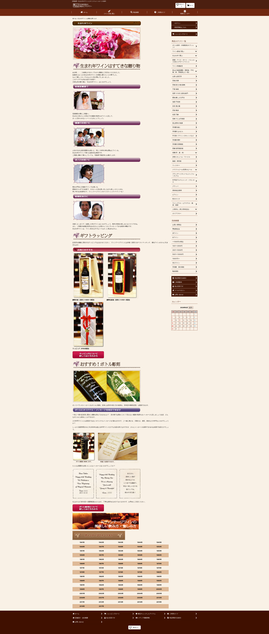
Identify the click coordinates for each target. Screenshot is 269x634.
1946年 (82, 546)
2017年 (101, 606)
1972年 (101, 568)
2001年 (82, 593)
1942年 (101, 542)
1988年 (120, 580)
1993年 (120, 585)
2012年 (101, 602)
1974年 (139, 568)
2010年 (159, 598)
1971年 (82, 568)
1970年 (159, 563)
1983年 (120, 576)
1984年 (139, 576)
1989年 (139, 580)
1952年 (101, 551)
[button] (134, 12)
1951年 (82, 551)
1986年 (82, 580)
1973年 (120, 568)
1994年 (139, 585)
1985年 (159, 576)
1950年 (159, 546)
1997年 (101, 589)
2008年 (120, 598)
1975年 (159, 568)
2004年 (140, 593)
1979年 (139, 572)
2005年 (159, 593)
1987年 (101, 580)
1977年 (101, 572)
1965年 (159, 559)
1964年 (139, 559)
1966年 (82, 563)
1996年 (82, 589)
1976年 (82, 572)
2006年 (82, 598)
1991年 (82, 585)
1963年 (120, 559)
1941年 (82, 542)
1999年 (139, 589)
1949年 (139, 546)
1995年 (159, 585)
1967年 (101, 563)
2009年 (140, 598)
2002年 (101, 593)
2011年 (82, 602)
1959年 (139, 555)
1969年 (139, 563)
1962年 (101, 559)
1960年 (159, 555)
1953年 (120, 551)
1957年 (101, 555)
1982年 (101, 576)
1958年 (120, 555)
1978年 (120, 572)
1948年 (120, 546)
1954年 (139, 551)
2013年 (120, 602)
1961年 (82, 559)
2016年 (82, 606)
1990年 (159, 580)
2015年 (159, 602)
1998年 (120, 589)
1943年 (120, 542)
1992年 (101, 585)
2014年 (139, 602)
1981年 (82, 576)
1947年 (101, 546)
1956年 (82, 555)
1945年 (159, 542)
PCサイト (135, 627)
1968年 (120, 563)
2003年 (120, 593)
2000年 (159, 589)
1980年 (159, 572)
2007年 (101, 598)
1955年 (159, 551)
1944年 (139, 542)
